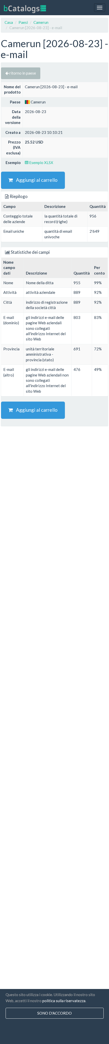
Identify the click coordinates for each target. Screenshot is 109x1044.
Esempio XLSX (40, 162)
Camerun (40, 22)
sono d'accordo (54, 1013)
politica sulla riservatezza (63, 1000)
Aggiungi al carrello (35, 180)
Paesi (23, 22)
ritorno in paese (22, 73)
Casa (9, 22)
